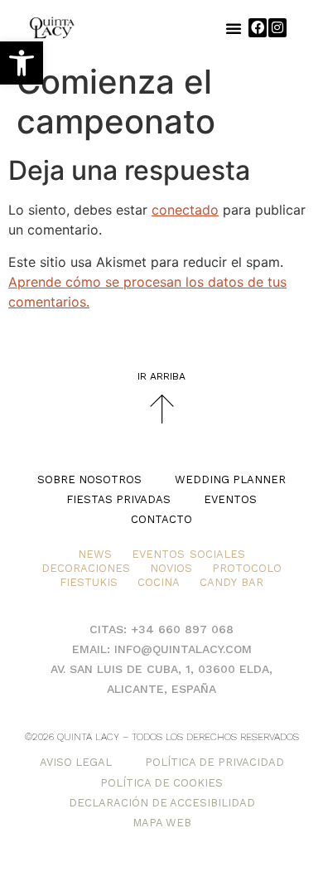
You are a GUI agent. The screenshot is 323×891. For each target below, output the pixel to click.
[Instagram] (277, 27)
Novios (171, 568)
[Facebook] (257, 27)
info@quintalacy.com (183, 649)
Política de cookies (161, 783)
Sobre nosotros (89, 479)
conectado (185, 209)
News (95, 554)
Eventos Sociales (188, 554)
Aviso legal (76, 762)
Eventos (230, 499)
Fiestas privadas (118, 499)
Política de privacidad (214, 762)
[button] (21, 63)
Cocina (158, 582)
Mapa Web (162, 822)
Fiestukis (89, 582)
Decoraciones (85, 568)
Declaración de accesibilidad (162, 803)
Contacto (161, 519)
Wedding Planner (230, 479)
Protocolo (247, 568)
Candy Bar (231, 582)
